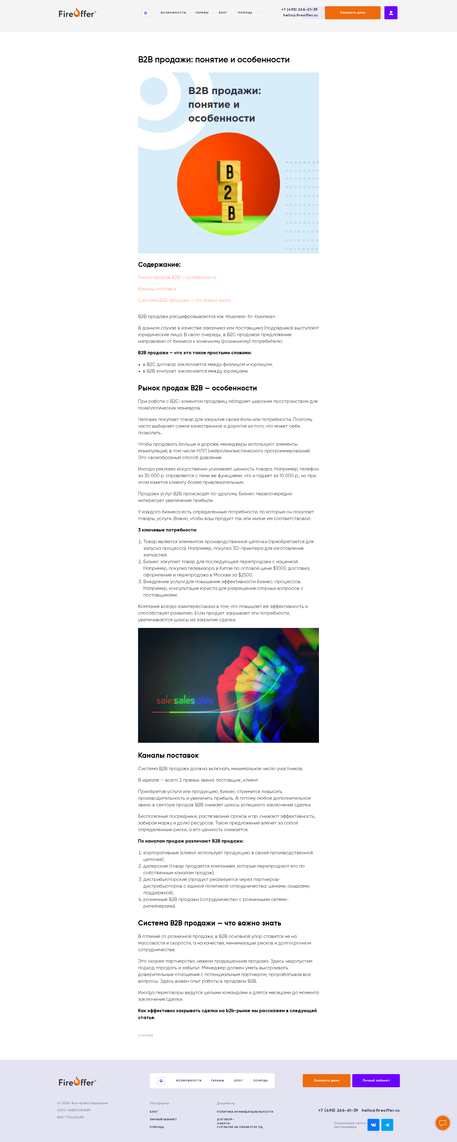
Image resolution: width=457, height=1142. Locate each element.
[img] (373, 1125)
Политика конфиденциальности (245, 1112)
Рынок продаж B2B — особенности (177, 277)
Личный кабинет (163, 1119)
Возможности (173, 12)
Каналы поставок (157, 289)
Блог (223, 12)
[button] (353, 12)
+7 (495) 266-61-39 (299, 10)
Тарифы (202, 12)
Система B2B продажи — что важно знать (184, 300)
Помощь (245, 12)
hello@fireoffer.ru (300, 15)
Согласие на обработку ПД (240, 1127)
